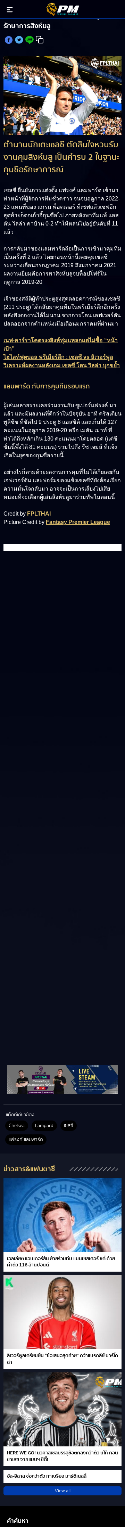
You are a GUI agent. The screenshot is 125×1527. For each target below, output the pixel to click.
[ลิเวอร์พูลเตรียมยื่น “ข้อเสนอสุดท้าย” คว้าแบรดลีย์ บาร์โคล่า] (62, 1312)
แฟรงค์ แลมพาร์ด (26, 1139)
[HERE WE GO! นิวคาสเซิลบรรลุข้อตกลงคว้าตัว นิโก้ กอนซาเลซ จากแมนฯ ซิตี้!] (62, 1409)
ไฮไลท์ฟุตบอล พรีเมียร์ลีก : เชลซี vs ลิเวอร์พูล (58, 357)
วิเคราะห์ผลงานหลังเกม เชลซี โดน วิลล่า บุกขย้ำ (61, 365)
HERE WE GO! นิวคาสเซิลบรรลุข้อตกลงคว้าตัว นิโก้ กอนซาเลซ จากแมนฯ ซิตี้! (62, 1456)
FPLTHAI (39, 514)
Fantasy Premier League (78, 522)
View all (62, 1491)
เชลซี (68, 1126)
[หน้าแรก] (62, 1079)
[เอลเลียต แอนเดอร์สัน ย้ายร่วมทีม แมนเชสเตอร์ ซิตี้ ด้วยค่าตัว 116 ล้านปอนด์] (62, 1215)
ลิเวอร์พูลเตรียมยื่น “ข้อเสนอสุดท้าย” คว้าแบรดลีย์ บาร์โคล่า (62, 1359)
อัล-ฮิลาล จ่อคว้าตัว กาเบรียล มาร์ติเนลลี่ (46, 1476)
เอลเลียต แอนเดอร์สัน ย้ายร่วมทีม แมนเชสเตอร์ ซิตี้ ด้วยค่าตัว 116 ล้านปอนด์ (61, 1262)
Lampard (44, 1126)
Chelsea (17, 1126)
